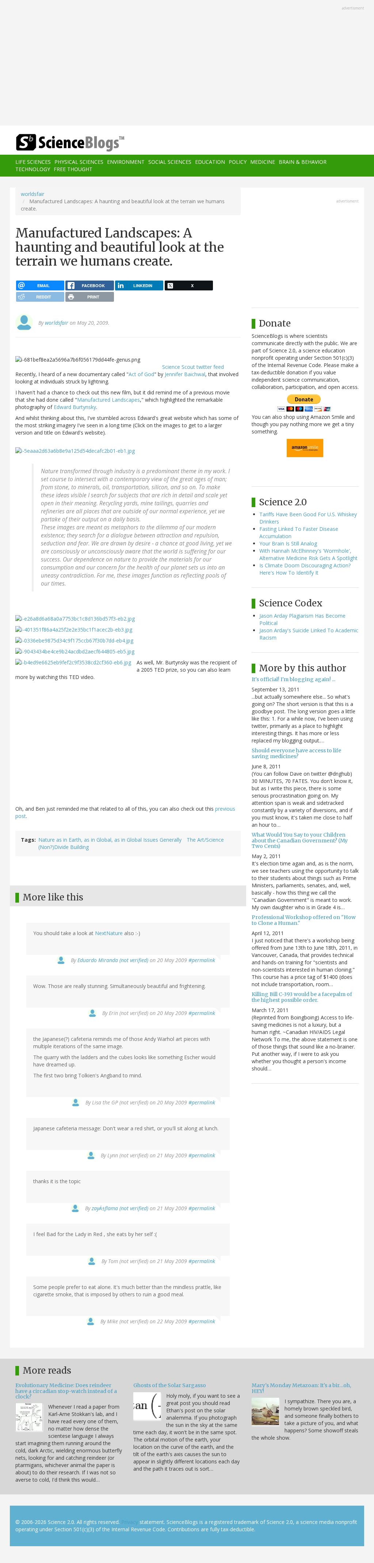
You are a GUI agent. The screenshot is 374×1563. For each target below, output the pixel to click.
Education (210, 161)
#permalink (201, 960)
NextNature (109, 933)
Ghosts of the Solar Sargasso (169, 1385)
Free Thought (73, 169)
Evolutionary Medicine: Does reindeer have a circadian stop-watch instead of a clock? (66, 1391)
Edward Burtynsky (75, 407)
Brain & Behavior (303, 161)
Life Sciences (33, 161)
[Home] (72, 143)
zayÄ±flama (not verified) (120, 1208)
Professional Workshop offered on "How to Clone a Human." (304, 920)
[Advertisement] (187, 63)
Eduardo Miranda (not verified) (112, 960)
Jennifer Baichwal (185, 374)
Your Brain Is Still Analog (288, 543)
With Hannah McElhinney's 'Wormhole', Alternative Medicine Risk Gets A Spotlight (308, 554)
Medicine (262, 161)
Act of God (141, 374)
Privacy (129, 1521)
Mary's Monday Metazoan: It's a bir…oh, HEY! (301, 1388)
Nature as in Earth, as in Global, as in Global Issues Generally (110, 839)
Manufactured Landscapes (108, 399)
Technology (32, 169)
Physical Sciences (78, 161)
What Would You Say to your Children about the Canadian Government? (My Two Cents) (300, 840)
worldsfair (32, 193)
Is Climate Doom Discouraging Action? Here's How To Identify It (305, 569)
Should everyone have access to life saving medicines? (296, 753)
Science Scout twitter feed (193, 366)
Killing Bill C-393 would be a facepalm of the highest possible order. (302, 997)
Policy (238, 161)
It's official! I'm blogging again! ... (293, 679)
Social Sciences (169, 161)
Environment (126, 161)
